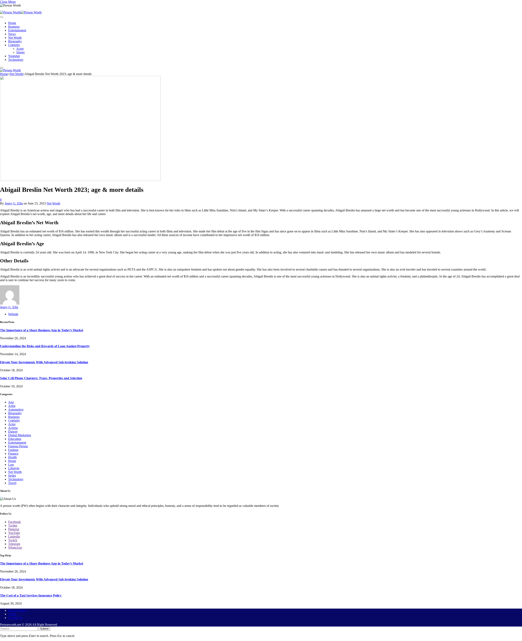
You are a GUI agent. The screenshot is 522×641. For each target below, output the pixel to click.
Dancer (13, 431)
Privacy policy (17, 610)
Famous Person (18, 446)
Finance (13, 453)
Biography (15, 41)
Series (12, 475)
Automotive (15, 409)
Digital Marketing (19, 435)
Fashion (13, 450)
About (12, 614)
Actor (20, 48)
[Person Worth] (21, 12)
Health (12, 457)
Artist (11, 406)
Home (12, 23)
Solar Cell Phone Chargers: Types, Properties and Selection (41, 378)
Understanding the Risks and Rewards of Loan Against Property (45, 346)
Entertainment (17, 30)
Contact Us (15, 617)
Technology (15, 59)
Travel (12, 483)
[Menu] (1, 17)
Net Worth (15, 37)
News (12, 34)
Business (14, 26)
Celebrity (14, 45)
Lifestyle (13, 468)
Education (14, 439)
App (11, 402)
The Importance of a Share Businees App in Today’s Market (41, 330)
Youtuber (14, 56)
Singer (20, 52)
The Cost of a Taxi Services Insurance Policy (31, 595)
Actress (13, 428)
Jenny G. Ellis (14, 203)
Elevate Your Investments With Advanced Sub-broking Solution (44, 362)
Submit (44, 628)
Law (11, 464)
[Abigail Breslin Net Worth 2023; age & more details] (80, 179)
